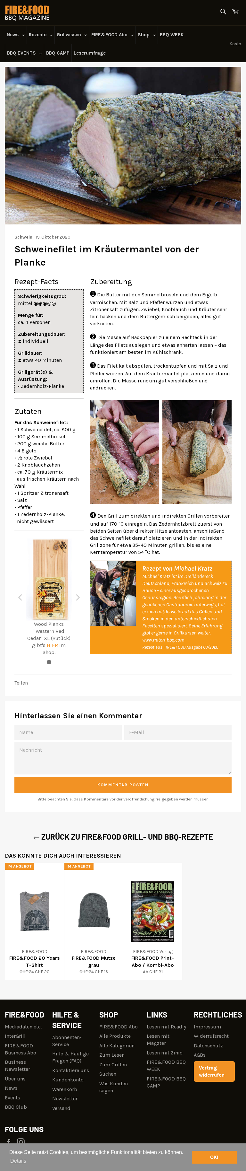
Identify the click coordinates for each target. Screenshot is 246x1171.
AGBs (200, 1055)
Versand (61, 1108)
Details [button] (18, 1161)
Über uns (15, 1079)
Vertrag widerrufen (212, 1071)
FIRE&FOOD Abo (118, 1027)
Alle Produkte (115, 1036)
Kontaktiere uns (70, 1070)
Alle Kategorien (117, 1046)
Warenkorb (64, 1089)
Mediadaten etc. (23, 1027)
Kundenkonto (68, 1080)
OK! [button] (214, 1157)
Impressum (207, 1027)
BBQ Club (16, 1107)
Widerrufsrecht (211, 1036)
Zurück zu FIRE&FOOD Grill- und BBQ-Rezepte (126, 836)
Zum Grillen (113, 1065)
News (11, 1088)
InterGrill (15, 1036)
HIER (52, 645)
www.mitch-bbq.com (163, 640)
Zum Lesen (112, 1055)
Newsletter (65, 1099)
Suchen (107, 1074)
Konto (235, 43)
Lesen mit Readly (166, 1027)
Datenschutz (208, 1046)
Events (12, 1098)
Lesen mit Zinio (165, 1053)
